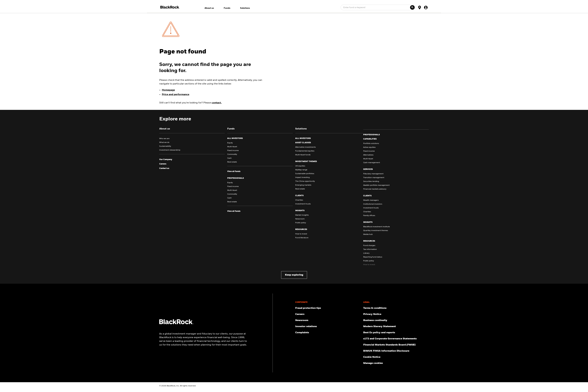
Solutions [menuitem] (245, 8)
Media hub (368, 234)
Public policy (300, 223)
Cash (229, 158)
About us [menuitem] (209, 8)
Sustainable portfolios (304, 174)
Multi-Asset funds (303, 155)
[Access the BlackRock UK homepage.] (176, 324)
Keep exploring (294, 275)
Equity (230, 143)
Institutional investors (372, 204)
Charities (299, 200)
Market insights (302, 215)
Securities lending (371, 181)
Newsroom (300, 219)
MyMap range (301, 170)
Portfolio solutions (371, 143)
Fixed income (233, 150)
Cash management (371, 163)
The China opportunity (305, 181)
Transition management (373, 178)
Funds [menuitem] (227, 8)
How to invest (301, 234)
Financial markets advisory (374, 189)
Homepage (168, 90)
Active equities (369, 147)
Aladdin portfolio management (376, 185)
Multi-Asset (232, 147)
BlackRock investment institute (376, 227)
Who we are (164, 139)
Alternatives (368, 155)
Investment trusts (303, 204)
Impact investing (302, 177)
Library (366, 253)
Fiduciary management (373, 174)
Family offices (369, 216)
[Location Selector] (419, 7)
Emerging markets (303, 185)
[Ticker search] (412, 7)
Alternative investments (305, 147)
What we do (164, 142)
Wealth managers (371, 200)
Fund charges (369, 245)
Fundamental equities (304, 151)
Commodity (232, 154)
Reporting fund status (372, 257)
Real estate (232, 162)
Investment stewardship (169, 150)
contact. (217, 103)
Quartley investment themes (375, 230)
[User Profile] (426, 7)
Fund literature (301, 238)
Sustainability (165, 146)
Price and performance (175, 94)
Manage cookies (373, 363)
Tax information (370, 249)
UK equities (300, 166)
